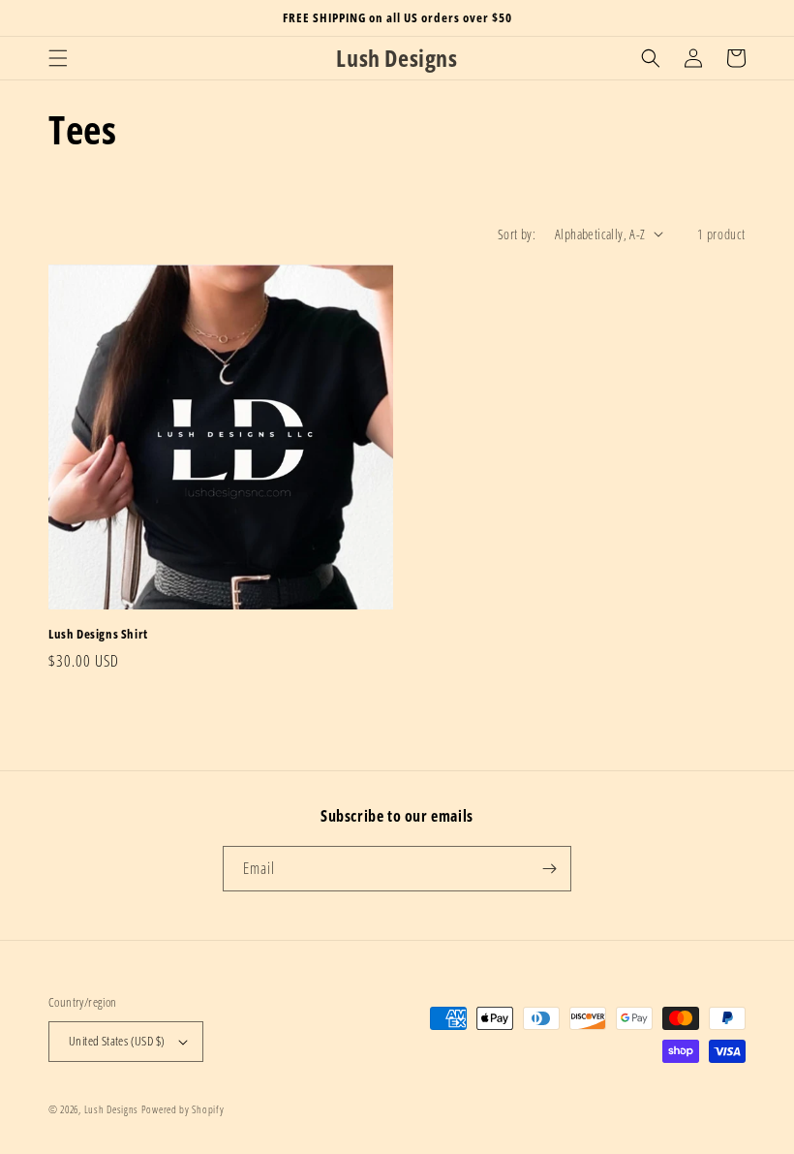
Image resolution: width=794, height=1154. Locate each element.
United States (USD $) (117, 1040)
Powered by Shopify (183, 1109)
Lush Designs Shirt (98, 634)
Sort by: (516, 234)
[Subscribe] (549, 868)
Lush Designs (111, 1109)
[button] (58, 58)
